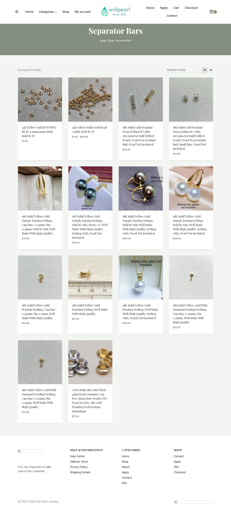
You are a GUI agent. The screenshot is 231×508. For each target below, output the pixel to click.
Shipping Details (80, 472)
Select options (82, 146)
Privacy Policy (79, 467)
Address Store (79, 461)
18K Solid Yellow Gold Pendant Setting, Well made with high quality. (90, 309)
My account (83, 11)
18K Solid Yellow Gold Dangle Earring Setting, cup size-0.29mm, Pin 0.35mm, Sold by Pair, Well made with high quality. (38, 224)
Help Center (77, 456)
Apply (164, 7)
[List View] (210, 70)
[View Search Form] (17, 12)
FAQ (124, 483)
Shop (65, 11)
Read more (129, 159)
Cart (176, 7)
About (150, 7)
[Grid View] (204, 70)
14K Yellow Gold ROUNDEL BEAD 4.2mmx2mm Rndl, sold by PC (39, 132)
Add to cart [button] (30, 150)
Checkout (191, 7)
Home (29, 11)
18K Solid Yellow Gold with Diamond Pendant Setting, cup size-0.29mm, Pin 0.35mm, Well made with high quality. (190, 313)
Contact (172, 15)
